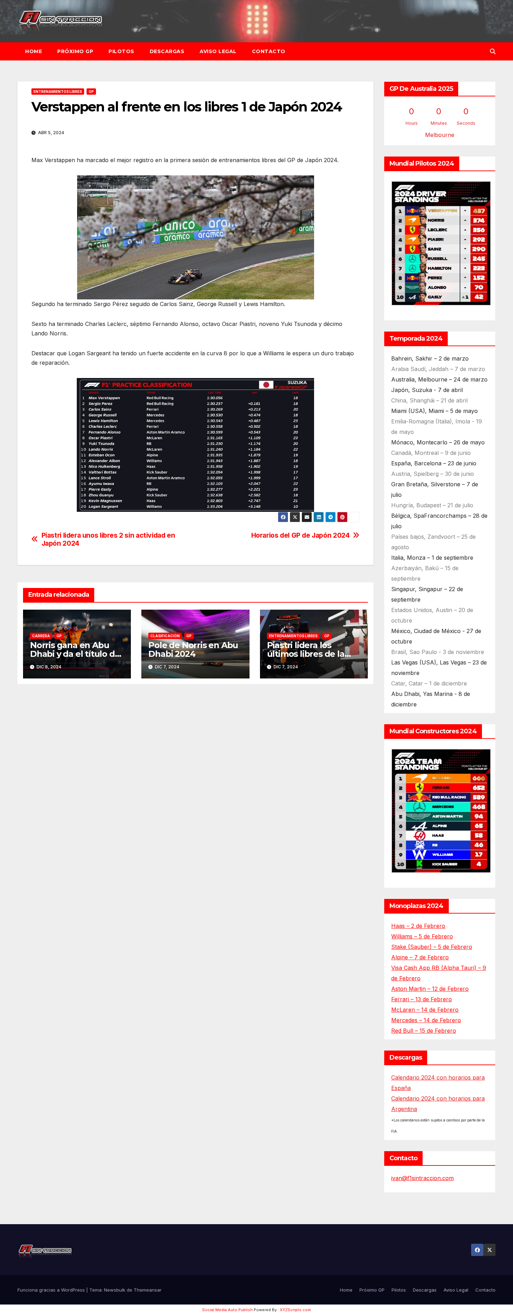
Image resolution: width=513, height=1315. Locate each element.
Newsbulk (114, 1290)
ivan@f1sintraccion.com (422, 1178)
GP (91, 91)
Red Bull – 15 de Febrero (423, 1030)
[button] (493, 51)
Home (33, 51)
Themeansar (148, 1290)
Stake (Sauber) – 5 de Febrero (431, 946)
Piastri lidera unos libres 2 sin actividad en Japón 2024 (108, 539)
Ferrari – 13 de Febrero (421, 999)
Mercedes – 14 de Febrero (426, 1020)
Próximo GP (75, 51)
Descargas (167, 51)
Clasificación (165, 636)
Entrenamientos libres (58, 91)
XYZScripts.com (295, 1309)
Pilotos (121, 51)
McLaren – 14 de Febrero (425, 1009)
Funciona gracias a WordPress (51, 1290)
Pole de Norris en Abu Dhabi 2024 (193, 649)
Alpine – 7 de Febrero (420, 957)
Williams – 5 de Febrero (422, 936)
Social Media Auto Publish (227, 1309)
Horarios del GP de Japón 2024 (300, 535)
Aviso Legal (218, 51)
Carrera (41, 636)
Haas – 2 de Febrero (418, 925)
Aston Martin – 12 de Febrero (430, 988)
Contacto (268, 51)
